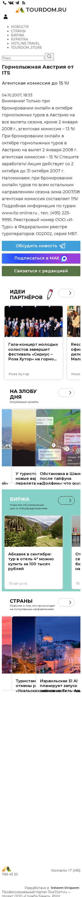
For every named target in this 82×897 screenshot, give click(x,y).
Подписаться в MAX (36, 258)
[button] (62, 293)
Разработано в (52, 888)
